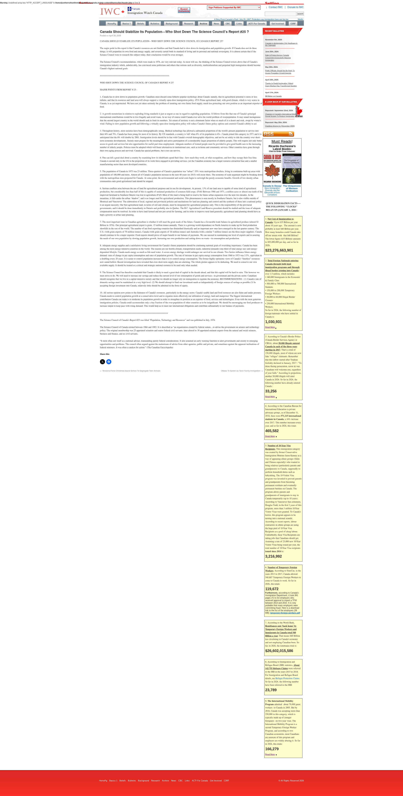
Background (172, 23)
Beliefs (140, 23)
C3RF (293, 23)
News (216, 23)
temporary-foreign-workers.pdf (285, 613)
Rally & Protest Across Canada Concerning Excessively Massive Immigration (278, 57)
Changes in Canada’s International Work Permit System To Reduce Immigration (280, 115)
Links (239, 23)
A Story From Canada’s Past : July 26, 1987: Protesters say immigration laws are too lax (227, 19)
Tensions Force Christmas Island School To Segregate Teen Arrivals (130, 370)
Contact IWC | (277, 7)
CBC (228, 23)
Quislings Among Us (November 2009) (280, 126)
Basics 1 (126, 23)
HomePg (112, 23)
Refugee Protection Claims (287, 678)
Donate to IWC (295, 7)
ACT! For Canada (256, 23)
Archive (203, 23)
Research (188, 23)
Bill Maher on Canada (273, 96)
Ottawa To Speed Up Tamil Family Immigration (242, 370)
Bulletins (154, 23)
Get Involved (278, 23)
